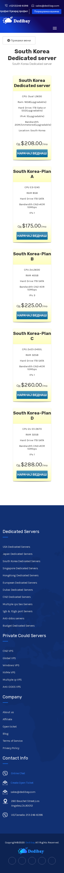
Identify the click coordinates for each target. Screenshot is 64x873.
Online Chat (18, 773)
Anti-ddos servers (13, 618)
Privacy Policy (11, 748)
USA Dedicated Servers (16, 546)
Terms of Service (13, 740)
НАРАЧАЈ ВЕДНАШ (32, 153)
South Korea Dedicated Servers (21, 561)
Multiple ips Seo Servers (17, 604)
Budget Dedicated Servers (18, 625)
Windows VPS (11, 665)
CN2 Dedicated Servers (17, 597)
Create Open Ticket (22, 782)
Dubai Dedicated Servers (18, 589)
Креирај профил (18, 11)
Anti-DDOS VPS (12, 686)
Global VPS (9, 658)
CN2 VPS (8, 651)
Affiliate (7, 719)
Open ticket (10, 726)
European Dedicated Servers (20, 582)
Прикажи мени (20, 40)
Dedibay (30, 842)
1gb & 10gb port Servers (18, 611)
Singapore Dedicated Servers (20, 568)
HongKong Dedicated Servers (21, 575)
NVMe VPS (9, 672)
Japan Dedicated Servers (18, 554)
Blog (5, 733)
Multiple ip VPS (12, 679)
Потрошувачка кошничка (46, 11)
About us (8, 712)
